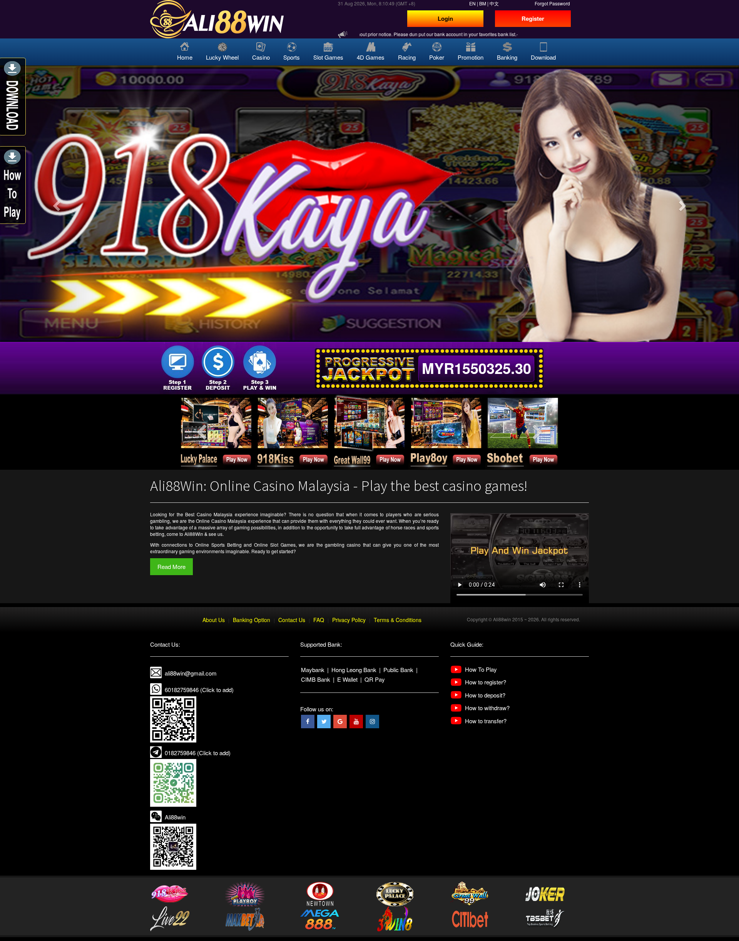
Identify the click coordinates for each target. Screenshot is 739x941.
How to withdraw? (487, 708)
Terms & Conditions (397, 620)
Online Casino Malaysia (221, 520)
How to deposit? (485, 695)
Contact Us (291, 620)
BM (482, 3)
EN (472, 3)
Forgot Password (552, 3)
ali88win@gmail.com (191, 673)
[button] (55, 203)
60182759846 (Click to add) (199, 690)
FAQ (318, 620)
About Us (213, 620)
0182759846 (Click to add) (198, 753)
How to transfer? (486, 721)
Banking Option (251, 620)
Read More (171, 566)
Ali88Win (193, 534)
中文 (494, 3)
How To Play (481, 669)
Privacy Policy (349, 620)
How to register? (485, 682)
